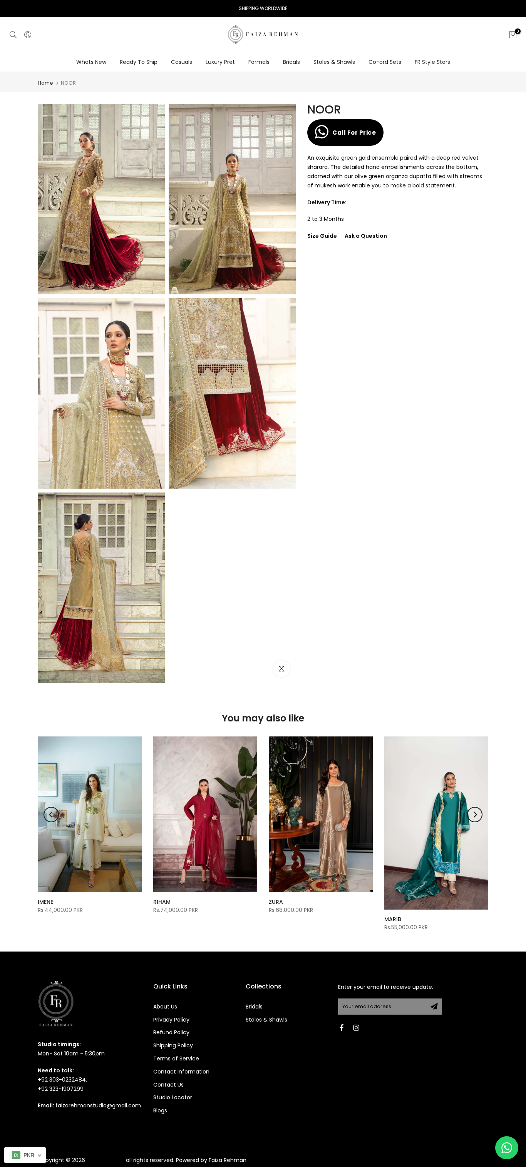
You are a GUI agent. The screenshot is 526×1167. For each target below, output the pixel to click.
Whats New (91, 62)
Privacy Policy (171, 1019)
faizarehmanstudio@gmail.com (98, 1105)
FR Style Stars (432, 62)
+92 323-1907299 (61, 1089)
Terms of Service (176, 1058)
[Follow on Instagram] (356, 1027)
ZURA (276, 902)
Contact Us (168, 1085)
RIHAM (162, 902)
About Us (165, 1006)
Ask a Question (366, 236)
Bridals (291, 62)
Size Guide (322, 236)
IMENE (45, 902)
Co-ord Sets (385, 62)
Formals (259, 62)
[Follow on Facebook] (341, 1027)
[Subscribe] (434, 1006)
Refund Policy (171, 1032)
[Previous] (51, 814)
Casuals (181, 62)
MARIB (392, 919)
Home (45, 82)
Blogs (160, 1110)
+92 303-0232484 (62, 1080)
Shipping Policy (173, 1045)
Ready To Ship (138, 62)
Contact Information (181, 1071)
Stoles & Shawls (334, 62)
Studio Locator (172, 1097)
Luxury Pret (220, 62)
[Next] (474, 814)
